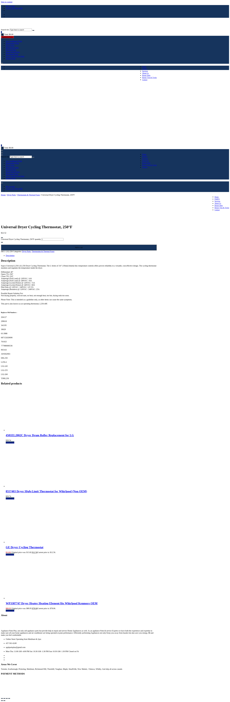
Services (145, 71)
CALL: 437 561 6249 (14, 8)
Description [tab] (10, 256)
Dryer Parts (10, 46)
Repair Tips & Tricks (149, 78)
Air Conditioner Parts (14, 41)
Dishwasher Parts (12, 43)
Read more (10, 554)
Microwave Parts (12, 48)
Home (144, 67)
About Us (145, 73)
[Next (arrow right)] (4, 700)
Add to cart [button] (10, 442)
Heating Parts (11, 50)
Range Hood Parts (13, 52)
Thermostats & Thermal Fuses (28, 195)
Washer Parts (11, 59)
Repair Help (146, 75)
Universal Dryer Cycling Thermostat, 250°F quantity (21, 239)
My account (10, 6)
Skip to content (6, 2)
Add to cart (79, 247)
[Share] (7, 698)
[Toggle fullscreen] (4, 698)
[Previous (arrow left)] (2, 700)
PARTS (144, 69)
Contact (144, 80)
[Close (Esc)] (9, 698)
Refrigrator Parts (12, 54)
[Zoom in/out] (2, 698)
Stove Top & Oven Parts (15, 56)
